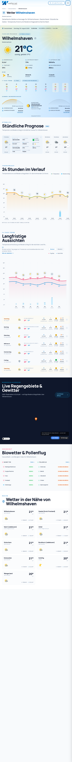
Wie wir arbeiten (7, 253)
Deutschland (12, 8)
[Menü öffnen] (68, 3)
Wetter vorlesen (25, 34)
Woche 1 (52, 249)
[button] (6, 144)
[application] (36, 199)
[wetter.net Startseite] (9, 3)
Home (4, 8)
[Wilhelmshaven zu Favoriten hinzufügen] (35, 38)
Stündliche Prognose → (30, 80)
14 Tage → (17, 80)
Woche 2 (60, 249)
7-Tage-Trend (7, 80)
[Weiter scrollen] (68, 146)
